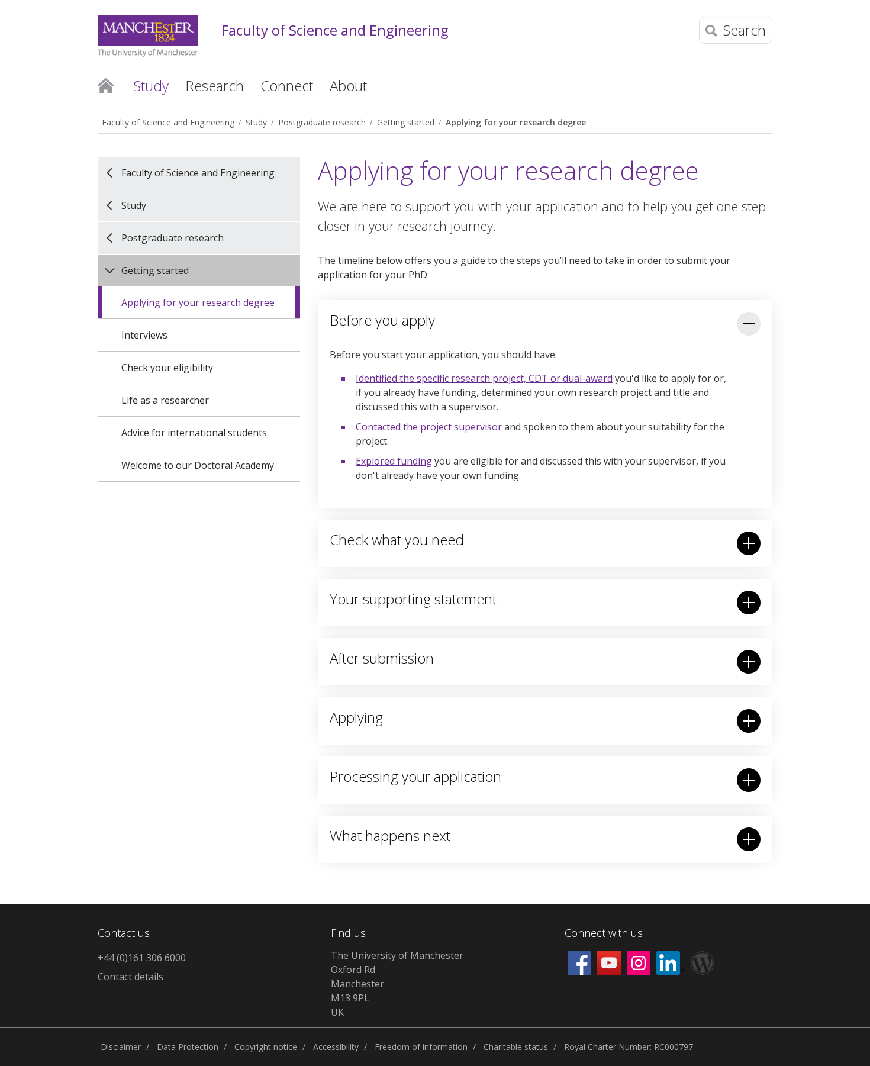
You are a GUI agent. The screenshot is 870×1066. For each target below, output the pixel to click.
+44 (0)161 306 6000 (142, 957)
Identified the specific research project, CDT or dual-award (484, 378)
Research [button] (214, 85)
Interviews (144, 335)
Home (106, 84)
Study (256, 122)
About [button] (348, 85)
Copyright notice (265, 1046)
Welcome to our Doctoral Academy (197, 465)
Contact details (130, 976)
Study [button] (151, 85)
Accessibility (336, 1046)
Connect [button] (286, 85)
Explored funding (394, 461)
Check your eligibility (167, 367)
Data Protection (187, 1046)
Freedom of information (421, 1046)
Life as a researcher (165, 400)
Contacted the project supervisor (429, 426)
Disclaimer (121, 1046)
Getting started (405, 122)
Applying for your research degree (516, 122)
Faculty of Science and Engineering (335, 30)
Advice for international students (194, 432)
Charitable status (516, 1046)
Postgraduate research (322, 122)
